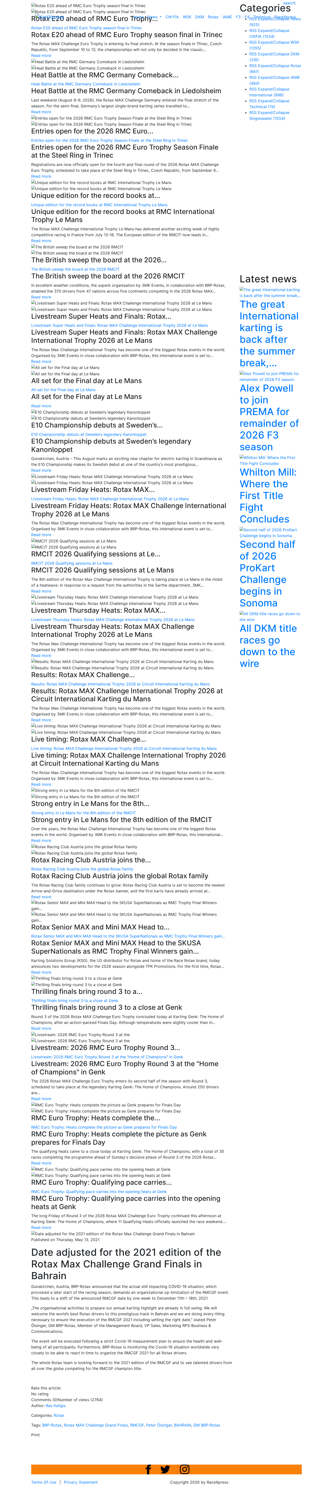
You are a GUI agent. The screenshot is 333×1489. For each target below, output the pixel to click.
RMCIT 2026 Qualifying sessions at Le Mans (71, 563)
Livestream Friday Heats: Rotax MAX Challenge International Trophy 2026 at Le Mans (110, 498)
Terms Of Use (43, 1482)
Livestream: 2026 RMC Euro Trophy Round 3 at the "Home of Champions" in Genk (107, 1056)
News (153, 16)
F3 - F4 (242, 16)
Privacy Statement (81, 1482)
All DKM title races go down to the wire (268, 645)
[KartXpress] (49, 17)
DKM (199, 16)
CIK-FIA (172, 16)
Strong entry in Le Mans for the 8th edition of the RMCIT (83, 812)
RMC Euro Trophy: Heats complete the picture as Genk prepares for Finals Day (104, 1127)
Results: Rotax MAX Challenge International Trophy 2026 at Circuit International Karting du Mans (120, 684)
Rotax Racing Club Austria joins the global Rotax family (82, 869)
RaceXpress (285, 16)
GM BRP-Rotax (206, 1425)
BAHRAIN (182, 1425)
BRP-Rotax (52, 1425)
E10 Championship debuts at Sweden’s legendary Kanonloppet (89, 434)
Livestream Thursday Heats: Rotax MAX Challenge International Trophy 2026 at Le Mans (113, 619)
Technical (262, 16)
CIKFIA (262, 36)
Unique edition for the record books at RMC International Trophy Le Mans (99, 204)
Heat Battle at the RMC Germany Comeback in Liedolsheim (85, 84)
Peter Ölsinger (159, 1425)
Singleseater (267, 118)
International (266, 94)
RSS (253, 30)
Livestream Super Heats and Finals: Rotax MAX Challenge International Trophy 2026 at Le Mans (119, 325)
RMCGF (137, 1425)
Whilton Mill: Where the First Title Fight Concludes (268, 495)
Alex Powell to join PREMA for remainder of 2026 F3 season (269, 417)
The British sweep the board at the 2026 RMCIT (75, 269)
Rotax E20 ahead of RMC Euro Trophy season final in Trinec (86, 27)
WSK (187, 16)
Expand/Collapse (273, 30)
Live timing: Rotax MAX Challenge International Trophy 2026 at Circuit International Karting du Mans (124, 748)
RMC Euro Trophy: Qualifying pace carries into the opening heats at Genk (99, 1191)
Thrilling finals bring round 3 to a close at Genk (74, 1000)
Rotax (213, 16)
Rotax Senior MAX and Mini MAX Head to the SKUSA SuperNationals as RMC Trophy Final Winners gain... (128, 936)
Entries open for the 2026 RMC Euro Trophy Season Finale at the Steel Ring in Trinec (109, 140)
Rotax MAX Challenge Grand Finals (96, 1425)
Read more (41, 55)
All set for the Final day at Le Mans (63, 389)
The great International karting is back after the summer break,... (269, 333)
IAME (227, 16)
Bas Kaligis (56, 1405)
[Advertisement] (276, 198)
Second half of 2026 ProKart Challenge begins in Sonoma (267, 573)
